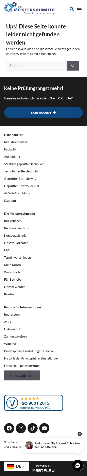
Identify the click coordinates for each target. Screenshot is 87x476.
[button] (79, 8)
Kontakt (10, 294)
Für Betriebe (12, 279)
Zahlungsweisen (15, 336)
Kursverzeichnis (15, 235)
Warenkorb (12, 272)
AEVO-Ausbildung (17, 193)
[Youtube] (44, 428)
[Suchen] (73, 66)
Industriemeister (15, 142)
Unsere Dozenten (16, 243)
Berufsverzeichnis (16, 228)
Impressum (12, 314)
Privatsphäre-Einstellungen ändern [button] (28, 351)
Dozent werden (14, 287)
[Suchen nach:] (36, 66)
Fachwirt (10, 149)
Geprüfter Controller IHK (21, 186)
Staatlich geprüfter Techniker (24, 164)
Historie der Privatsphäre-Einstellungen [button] (31, 358)
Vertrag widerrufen (22, 375)
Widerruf (10, 343)
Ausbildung (12, 156)
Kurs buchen (13, 221)
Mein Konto (12, 265)
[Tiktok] (33, 428)
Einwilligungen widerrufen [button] (22, 365)
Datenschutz (13, 329)
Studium (10, 200)
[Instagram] (21, 428)
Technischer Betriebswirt (21, 171)
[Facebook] (9, 428)
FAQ (7, 250)
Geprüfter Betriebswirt (20, 178)
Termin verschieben (17, 257)
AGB (7, 322)
